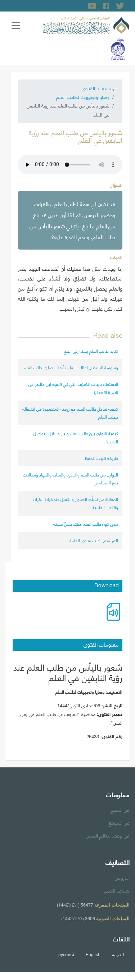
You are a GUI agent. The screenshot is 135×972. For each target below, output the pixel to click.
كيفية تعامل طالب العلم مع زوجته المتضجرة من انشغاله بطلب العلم (70, 412)
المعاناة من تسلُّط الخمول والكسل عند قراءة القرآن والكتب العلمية (75, 503)
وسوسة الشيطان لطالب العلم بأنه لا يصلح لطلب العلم (71, 367)
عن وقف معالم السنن (108, 835)
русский (66, 954)
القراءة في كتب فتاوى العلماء (93, 540)
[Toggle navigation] (16, 25)
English (93, 954)
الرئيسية (109, 88)
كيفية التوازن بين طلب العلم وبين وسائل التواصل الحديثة (75, 437)
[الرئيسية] (86, 24)
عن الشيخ (120, 809)
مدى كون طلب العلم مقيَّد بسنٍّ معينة (85, 524)
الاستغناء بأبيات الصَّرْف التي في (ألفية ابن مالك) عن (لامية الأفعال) (73, 388)
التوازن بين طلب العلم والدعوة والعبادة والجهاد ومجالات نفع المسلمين (70, 478)
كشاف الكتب (117, 890)
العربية (118, 954)
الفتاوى (88, 88)
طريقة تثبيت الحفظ (101, 458)
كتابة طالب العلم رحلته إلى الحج (91, 351)
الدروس (122, 877)
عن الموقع (119, 822)
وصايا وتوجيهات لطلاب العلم (82, 96)
